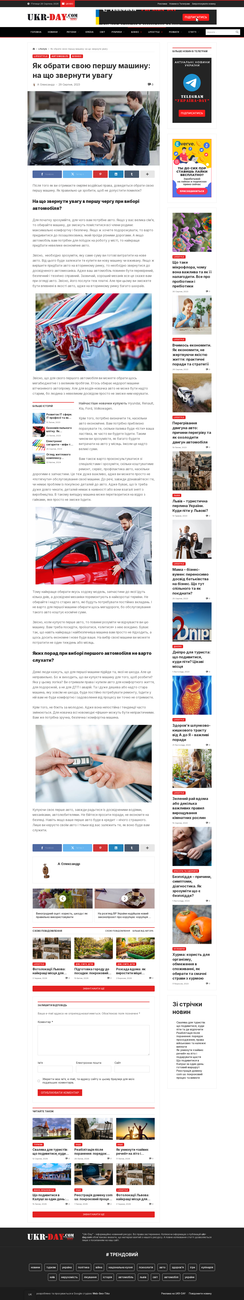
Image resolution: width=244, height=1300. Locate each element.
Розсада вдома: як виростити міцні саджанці (131, 971)
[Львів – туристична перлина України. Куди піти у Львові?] (191, 470)
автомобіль (125, 1277)
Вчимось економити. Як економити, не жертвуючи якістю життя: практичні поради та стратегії (191, 354)
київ (52, 1277)
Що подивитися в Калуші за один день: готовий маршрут (49, 1197)
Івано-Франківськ (44, 1190)
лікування (90, 1277)
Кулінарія (179, 949)
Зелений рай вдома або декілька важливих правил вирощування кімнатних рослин (190, 808)
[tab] (117, 931)
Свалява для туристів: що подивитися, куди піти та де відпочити (50, 1152)
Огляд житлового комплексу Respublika (58, 456)
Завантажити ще (94, 988)
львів (143, 1277)
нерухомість (69, 1277)
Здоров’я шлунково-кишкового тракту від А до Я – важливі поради (191, 732)
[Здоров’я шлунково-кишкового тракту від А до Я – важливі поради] (191, 695)
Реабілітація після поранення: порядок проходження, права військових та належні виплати (92, 1152)
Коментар (45, 1022)
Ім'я (40, 1062)
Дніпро (178, 647)
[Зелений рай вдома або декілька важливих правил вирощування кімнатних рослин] (191, 768)
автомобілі (171, 1277)
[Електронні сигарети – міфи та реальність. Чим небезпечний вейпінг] (39, 445)
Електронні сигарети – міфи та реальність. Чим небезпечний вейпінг (59, 443)
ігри (192, 1267)
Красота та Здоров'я (186, 871)
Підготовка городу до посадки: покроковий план (91, 971)
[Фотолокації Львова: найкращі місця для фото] (52, 948)
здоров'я (178, 1267)
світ (155, 1277)
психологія (146, 1267)
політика (83, 1267)
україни (189, 1277)
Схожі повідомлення (117, 931)
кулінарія (207, 1267)
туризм (51, 1267)
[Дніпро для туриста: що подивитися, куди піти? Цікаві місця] (191, 622)
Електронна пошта (88, 1062)
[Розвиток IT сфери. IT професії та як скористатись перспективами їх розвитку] (39, 418)
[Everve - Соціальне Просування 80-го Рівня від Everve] (191, 167)
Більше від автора (143, 931)
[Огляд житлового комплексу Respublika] (39, 458)
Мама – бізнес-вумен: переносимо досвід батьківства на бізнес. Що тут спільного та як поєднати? (190, 581)
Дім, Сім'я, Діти (84, 964)
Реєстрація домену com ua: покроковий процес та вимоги (93, 1197)
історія (107, 1277)
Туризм (38, 1145)
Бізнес (77, 56)
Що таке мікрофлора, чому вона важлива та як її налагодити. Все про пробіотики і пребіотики (191, 274)
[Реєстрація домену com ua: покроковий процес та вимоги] (93, 1174)
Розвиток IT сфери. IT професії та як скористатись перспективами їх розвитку (59, 416)
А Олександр (69, 864)
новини (35, 1267)
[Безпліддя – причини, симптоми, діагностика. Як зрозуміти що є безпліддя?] (191, 846)
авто (162, 1267)
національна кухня (121, 1267)
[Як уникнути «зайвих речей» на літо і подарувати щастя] (135, 1129)
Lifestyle (42, 49)
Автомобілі (60, 56)
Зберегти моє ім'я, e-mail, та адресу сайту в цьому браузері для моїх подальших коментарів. (88, 1080)
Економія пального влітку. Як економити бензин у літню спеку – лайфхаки (60, 429)
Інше (78, 1145)
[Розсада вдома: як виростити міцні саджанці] (135, 948)
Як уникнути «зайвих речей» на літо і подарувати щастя (132, 1152)
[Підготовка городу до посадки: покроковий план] (93, 948)
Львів (177, 495)
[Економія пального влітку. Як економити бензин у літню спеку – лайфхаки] (39, 431)
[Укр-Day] (54, 17)
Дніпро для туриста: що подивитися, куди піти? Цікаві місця (191, 659)
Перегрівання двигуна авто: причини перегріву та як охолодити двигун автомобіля (191, 432)
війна (99, 1267)
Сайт (118, 1062)
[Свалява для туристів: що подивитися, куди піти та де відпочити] (52, 1129)
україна (67, 1267)
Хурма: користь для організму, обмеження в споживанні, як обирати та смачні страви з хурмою (191, 966)
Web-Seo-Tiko (101, 1293)
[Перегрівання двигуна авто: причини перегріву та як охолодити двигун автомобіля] (191, 392)
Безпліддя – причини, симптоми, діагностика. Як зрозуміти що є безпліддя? (191, 886)
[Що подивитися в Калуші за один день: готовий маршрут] (52, 1174)
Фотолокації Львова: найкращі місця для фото (49, 971)
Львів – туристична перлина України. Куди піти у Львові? (190, 506)
